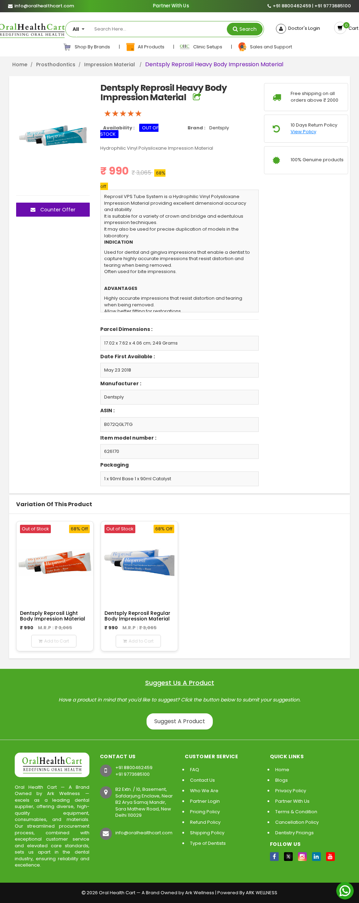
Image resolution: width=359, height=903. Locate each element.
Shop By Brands (92, 46)
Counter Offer (57, 209)
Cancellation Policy (297, 822)
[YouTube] (330, 856)
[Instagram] (302, 856)
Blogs (281, 780)
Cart (352, 28)
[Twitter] (288, 856)
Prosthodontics (55, 64)
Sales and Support (270, 46)
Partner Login (205, 801)
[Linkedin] (316, 856)
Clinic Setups (206, 46)
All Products (150, 46)
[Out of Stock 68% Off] (54, 562)
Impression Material (110, 64)
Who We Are (204, 790)
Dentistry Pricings (294, 832)
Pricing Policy (205, 811)
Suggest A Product (179, 721)
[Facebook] (274, 856)
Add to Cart (56, 641)
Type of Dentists (208, 843)
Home (19, 64)
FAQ (194, 769)
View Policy (303, 132)
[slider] (123, 113)
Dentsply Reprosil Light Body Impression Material (52, 616)
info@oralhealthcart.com (143, 832)
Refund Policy (205, 822)
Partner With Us (170, 6)
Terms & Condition (296, 811)
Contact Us (202, 780)
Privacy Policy (290, 790)
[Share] (197, 97)
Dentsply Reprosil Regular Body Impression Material (137, 616)
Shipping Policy (207, 832)
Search (248, 29)
